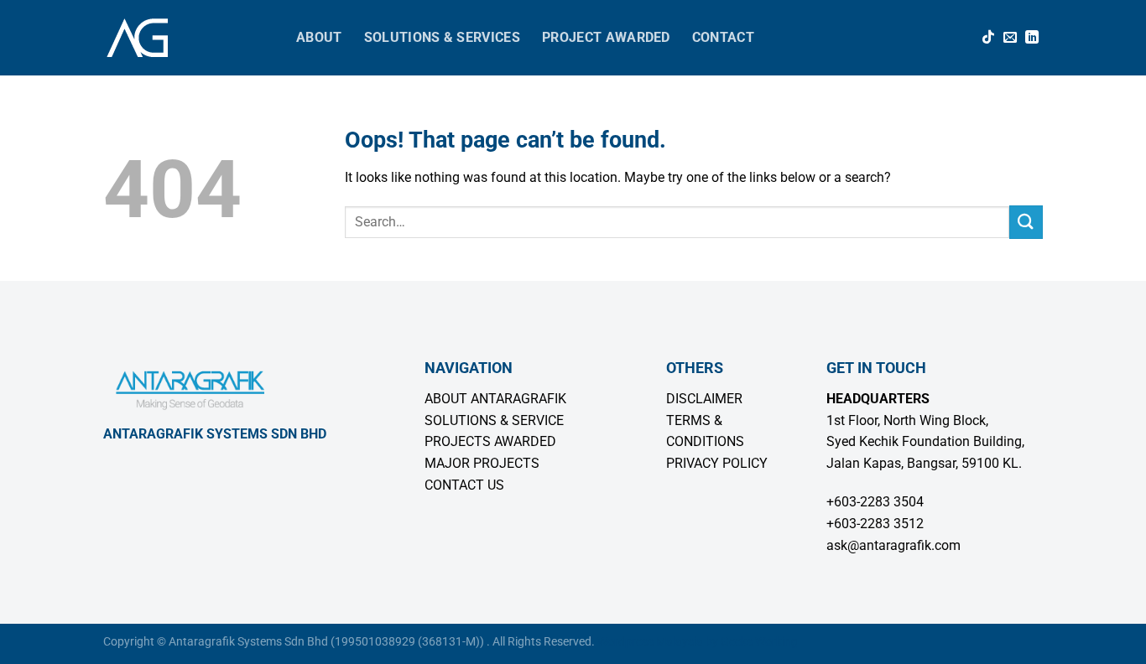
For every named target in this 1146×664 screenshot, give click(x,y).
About (319, 37)
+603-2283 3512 (875, 524)
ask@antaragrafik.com (893, 545)
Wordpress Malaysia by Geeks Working (697, 642)
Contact (723, 37)
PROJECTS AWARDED (490, 441)
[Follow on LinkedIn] (1032, 37)
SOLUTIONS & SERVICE (494, 420)
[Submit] (1026, 221)
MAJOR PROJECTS (482, 463)
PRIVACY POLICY (717, 463)
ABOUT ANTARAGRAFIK (495, 399)
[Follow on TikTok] (988, 37)
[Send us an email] (1010, 37)
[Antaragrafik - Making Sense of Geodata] (187, 38)
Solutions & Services (442, 37)
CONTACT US (464, 485)
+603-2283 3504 (875, 502)
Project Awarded (606, 37)
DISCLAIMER (704, 399)
